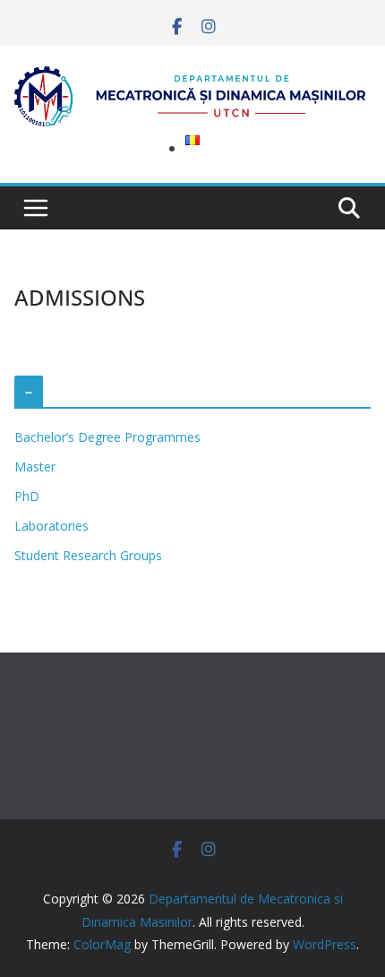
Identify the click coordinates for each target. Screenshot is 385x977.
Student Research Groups (88, 555)
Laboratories (51, 525)
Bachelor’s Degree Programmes (107, 436)
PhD (26, 496)
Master (35, 466)
